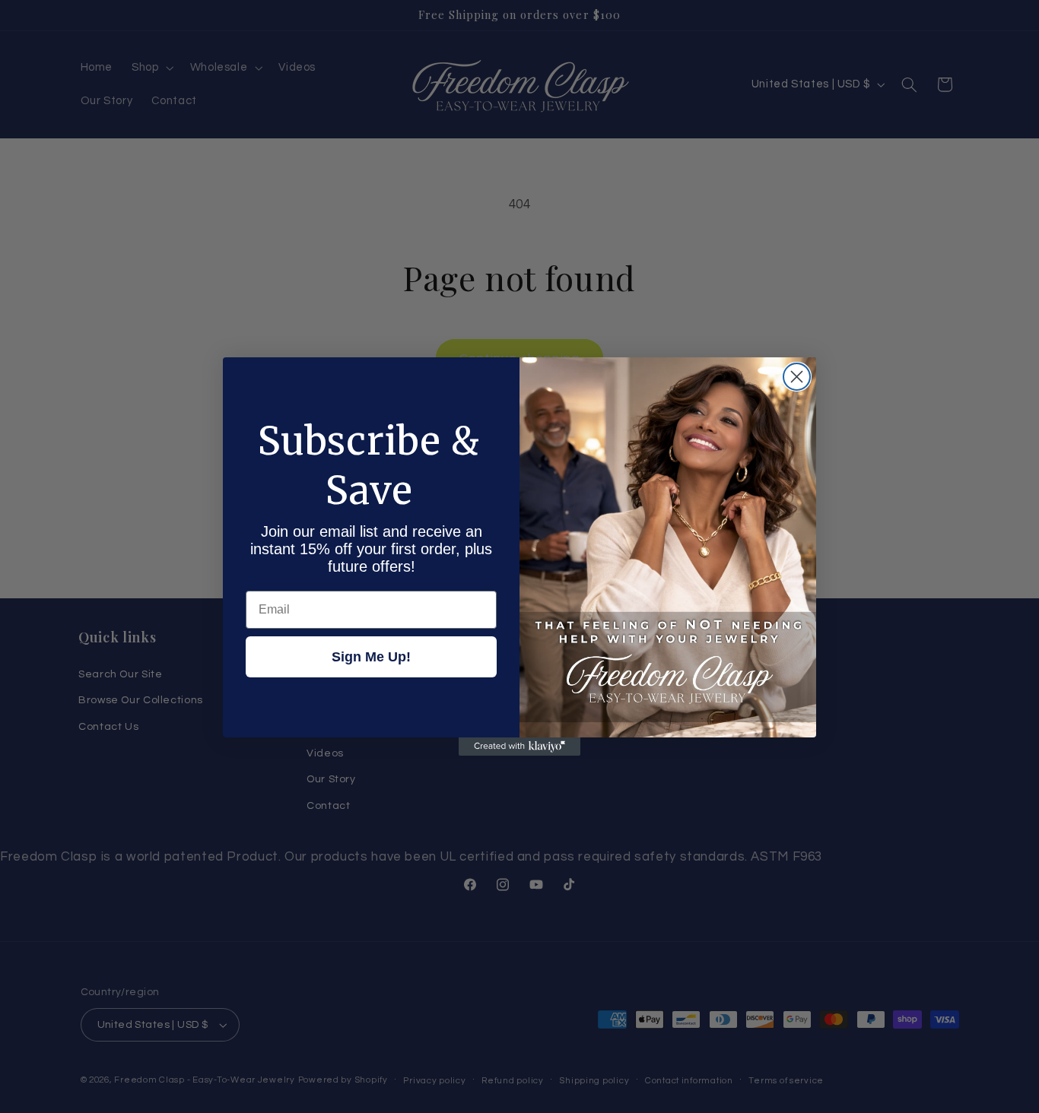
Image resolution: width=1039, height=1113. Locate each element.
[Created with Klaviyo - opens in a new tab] (519, 746)
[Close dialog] (796, 376)
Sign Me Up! (371, 656)
